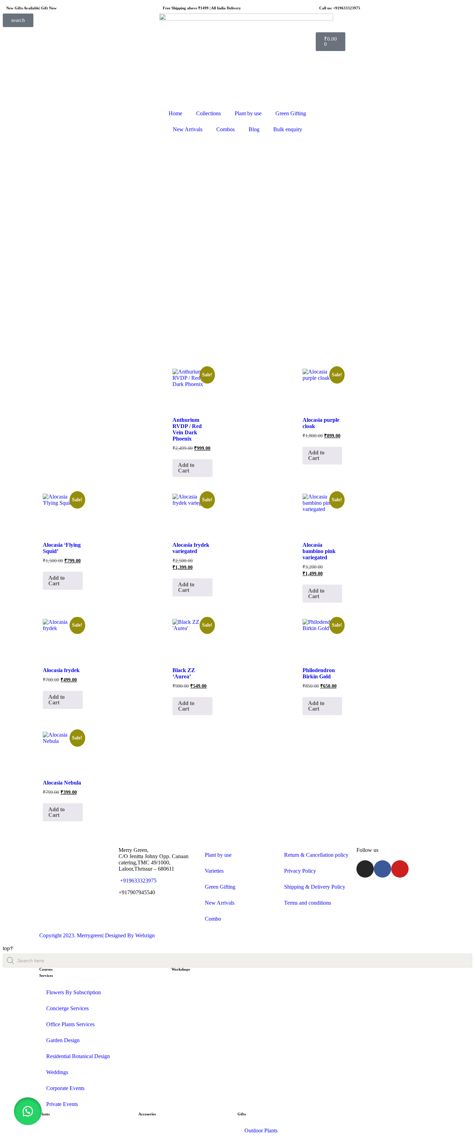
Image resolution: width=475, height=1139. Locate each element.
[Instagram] (365, 869)
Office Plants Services (70, 1024)
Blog (254, 129)
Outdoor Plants (260, 1130)
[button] (28, 1111)
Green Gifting (290, 113)
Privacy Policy (300, 871)
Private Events (62, 1104)
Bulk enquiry (287, 129)
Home (175, 113)
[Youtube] (400, 869)
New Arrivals (187, 129)
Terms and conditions (307, 903)
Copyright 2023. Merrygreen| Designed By (87, 935)
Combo (213, 919)
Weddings (57, 1072)
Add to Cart (186, 468)
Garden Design (63, 1040)
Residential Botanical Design (78, 1056)
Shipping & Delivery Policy (314, 887)
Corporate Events (65, 1088)
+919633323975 (137, 880)
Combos (225, 129)
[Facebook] (382, 869)
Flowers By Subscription (73, 992)
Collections (208, 113)
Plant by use (248, 113)
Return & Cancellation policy (316, 855)
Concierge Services (67, 1008)
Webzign (145, 935)
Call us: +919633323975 (339, 8)
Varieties (214, 871)
